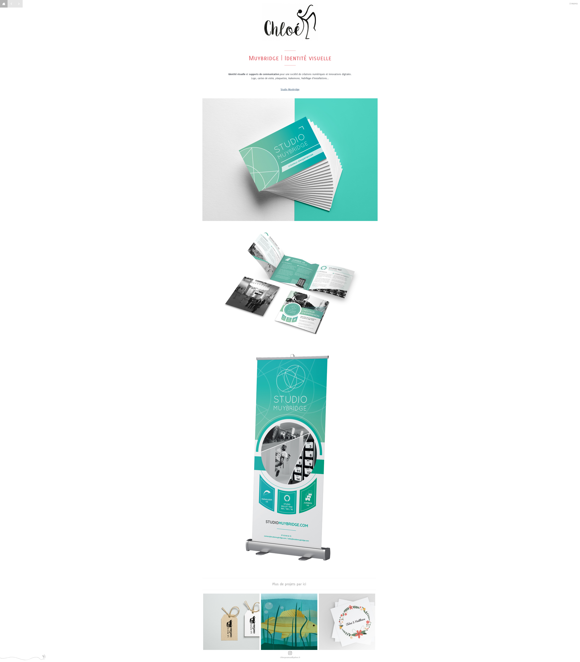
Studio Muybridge (290, 89)
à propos (574, 4)
